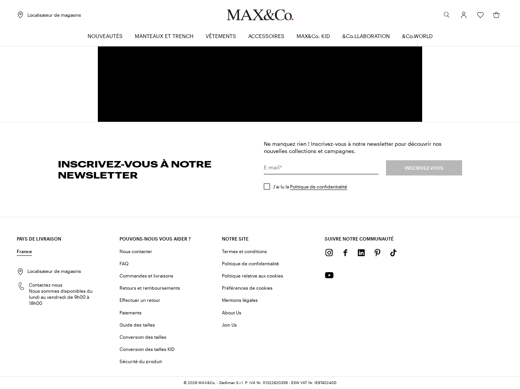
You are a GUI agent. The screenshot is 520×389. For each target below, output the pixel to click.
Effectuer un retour (140, 300)
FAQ (124, 263)
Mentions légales (240, 300)
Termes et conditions (244, 251)
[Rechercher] (447, 15)
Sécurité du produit (141, 361)
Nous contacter (136, 251)
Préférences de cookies (247, 287)
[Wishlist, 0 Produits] (480, 15)
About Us (231, 312)
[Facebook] (345, 252)
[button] (463, 15)
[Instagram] (329, 252)
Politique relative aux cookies (252, 275)
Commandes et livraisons (146, 275)
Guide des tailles (137, 324)
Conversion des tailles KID (147, 349)
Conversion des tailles (143, 337)
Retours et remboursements (150, 287)
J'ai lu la (310, 186)
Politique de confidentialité (318, 186)
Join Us (229, 324)
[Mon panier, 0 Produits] (496, 15)
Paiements (131, 312)
